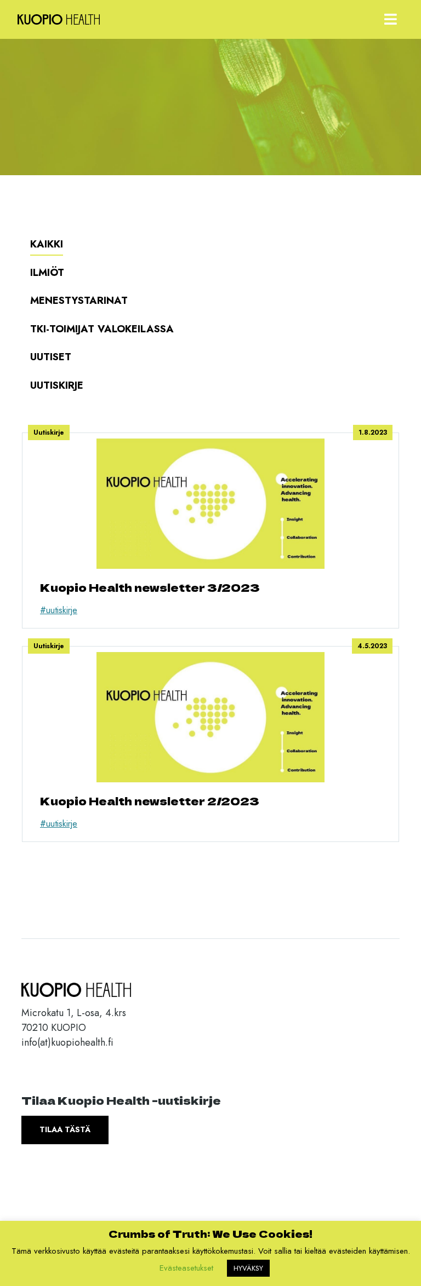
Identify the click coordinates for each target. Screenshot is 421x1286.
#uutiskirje (58, 610)
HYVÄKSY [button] (248, 1268)
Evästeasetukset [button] (186, 1268)
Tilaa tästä (64, 1129)
